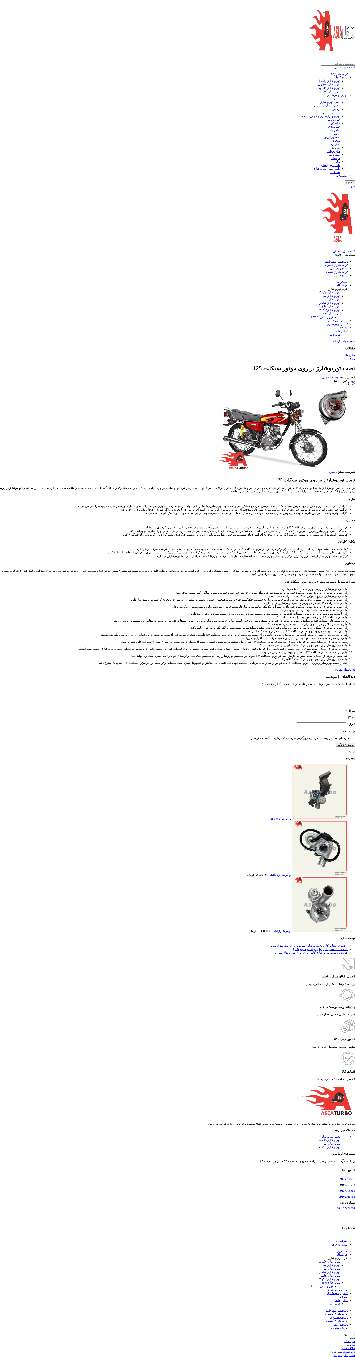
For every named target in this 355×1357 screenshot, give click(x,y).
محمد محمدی (330, 377)
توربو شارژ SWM (280, 931)
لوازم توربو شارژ (337, 94)
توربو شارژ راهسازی (327, 80)
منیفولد (335, 158)
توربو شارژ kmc (338, 73)
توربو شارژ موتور (344, 669)
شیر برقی (334, 144)
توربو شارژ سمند (330, 295)
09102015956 (347, 1196)
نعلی (337, 161)
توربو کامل (341, 77)
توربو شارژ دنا (332, 299)
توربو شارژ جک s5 (329, 292)
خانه (352, 355)
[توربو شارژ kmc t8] (319, 818)
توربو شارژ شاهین (329, 302)
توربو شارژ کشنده (329, 91)
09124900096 (347, 1179)
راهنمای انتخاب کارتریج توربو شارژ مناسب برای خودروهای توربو (309, 945)
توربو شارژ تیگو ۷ (329, 309)
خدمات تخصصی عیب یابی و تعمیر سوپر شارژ (320, 949)
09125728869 (347, 1190)
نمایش (333, 471)
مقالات (346, 355)
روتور (337, 133)
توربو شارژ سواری (329, 84)
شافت (336, 140)
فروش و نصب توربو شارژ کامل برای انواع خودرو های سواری (311, 952)
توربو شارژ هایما (330, 306)
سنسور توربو (332, 137)
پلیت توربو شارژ (330, 112)
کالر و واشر (333, 151)
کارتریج (335, 147)
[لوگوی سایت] (332, 60)
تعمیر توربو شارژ (330, 1136)
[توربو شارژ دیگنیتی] (319, 874)
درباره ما (334, 334)
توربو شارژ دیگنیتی (279, 874)
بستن (352, 751)
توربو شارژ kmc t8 (322, 317)
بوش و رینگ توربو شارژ (326, 105)
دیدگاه (350, 710)
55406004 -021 (346, 1208)
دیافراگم (335, 130)
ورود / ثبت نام (339, 1327)
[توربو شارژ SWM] (319, 931)
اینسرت (335, 98)
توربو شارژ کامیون (329, 87)
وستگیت (335, 172)
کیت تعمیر (334, 154)
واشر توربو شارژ (330, 165)
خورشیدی (334, 126)
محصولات (342, 175)
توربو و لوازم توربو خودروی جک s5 (319, 116)
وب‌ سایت (349, 731)
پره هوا (336, 109)
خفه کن (335, 123)
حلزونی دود (333, 119)
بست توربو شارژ (330, 102)
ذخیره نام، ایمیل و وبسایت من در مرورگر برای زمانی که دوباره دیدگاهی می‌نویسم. (301, 738)
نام (352, 717)
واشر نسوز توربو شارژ (326, 168)
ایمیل (350, 724)
